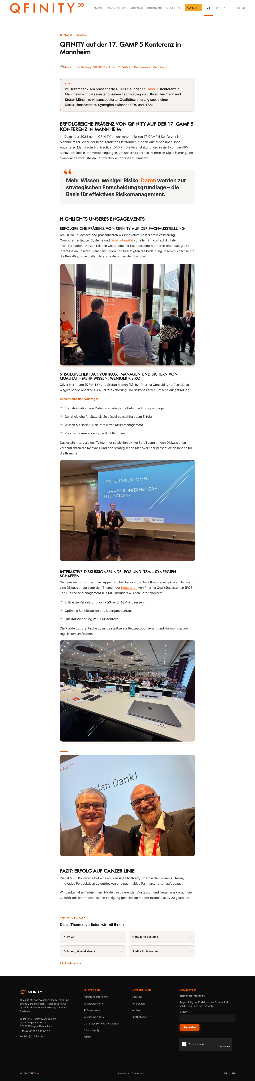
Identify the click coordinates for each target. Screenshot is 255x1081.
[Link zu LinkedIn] (243, 7)
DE (225, 1073)
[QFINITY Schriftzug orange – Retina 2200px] (47, 7)
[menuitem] (98, 7)
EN (233, 1073)
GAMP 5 (153, 89)
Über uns (137, 996)
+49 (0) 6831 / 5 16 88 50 (35, 1031)
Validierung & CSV (94, 1016)
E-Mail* (183, 1012)
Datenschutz (138, 1073)
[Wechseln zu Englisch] (217, 7)
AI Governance (92, 1010)
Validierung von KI (94, 1003)
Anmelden (189, 1027)
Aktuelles (81, 34)
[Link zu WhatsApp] (238, 7)
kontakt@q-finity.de (31, 1036)
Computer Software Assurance (101, 1023)
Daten (148, 180)
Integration (129, 587)
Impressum (123, 1073)
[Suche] (225, 7)
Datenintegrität (122, 240)
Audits (87, 1036)
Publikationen (139, 1016)
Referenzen (138, 1003)
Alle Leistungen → (71, 963)
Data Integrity (91, 1030)
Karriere (136, 1010)
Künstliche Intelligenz (96, 996)
